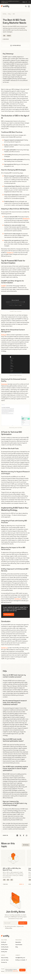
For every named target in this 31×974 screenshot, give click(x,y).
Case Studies (18, 944)
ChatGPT (3, 286)
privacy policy (8, 928)
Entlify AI (3, 942)
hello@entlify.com (20, 957)
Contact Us (4, 962)
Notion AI (3, 334)
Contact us (10, 252)
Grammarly (4, 384)
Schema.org (26, 218)
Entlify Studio (4, 947)
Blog (16, 947)
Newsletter (18, 942)
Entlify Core (4, 944)
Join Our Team (4, 960)
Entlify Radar (4, 949)
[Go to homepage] (5, 6)
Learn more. (15, 970)
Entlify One (4, 951)
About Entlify (4, 957)
